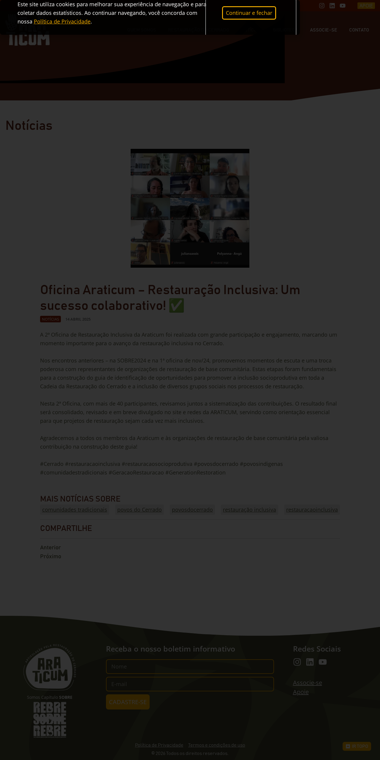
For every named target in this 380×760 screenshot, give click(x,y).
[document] (190, 380)
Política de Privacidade (62, 21)
